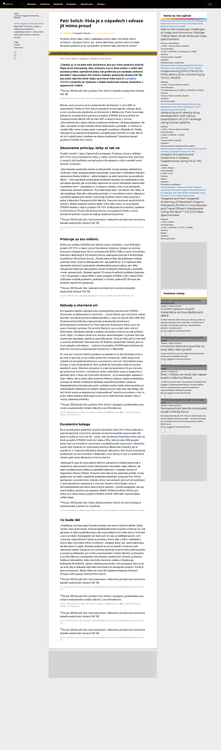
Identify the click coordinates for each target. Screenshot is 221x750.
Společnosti (87, 4)
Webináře (58, 4)
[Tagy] (163, 334)
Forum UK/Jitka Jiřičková (104, 33)
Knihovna (45, 4)
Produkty (72, 4)
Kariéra (101, 4)
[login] (216, 4)
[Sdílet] (167, 334)
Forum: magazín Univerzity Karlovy (29, 23)
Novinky (32, 4)
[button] (29, 52)
